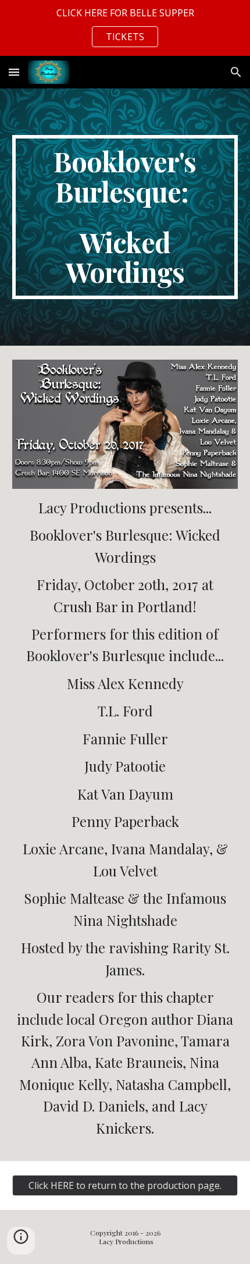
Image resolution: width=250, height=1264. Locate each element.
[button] (14, 72)
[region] (125, 28)
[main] (125, 217)
